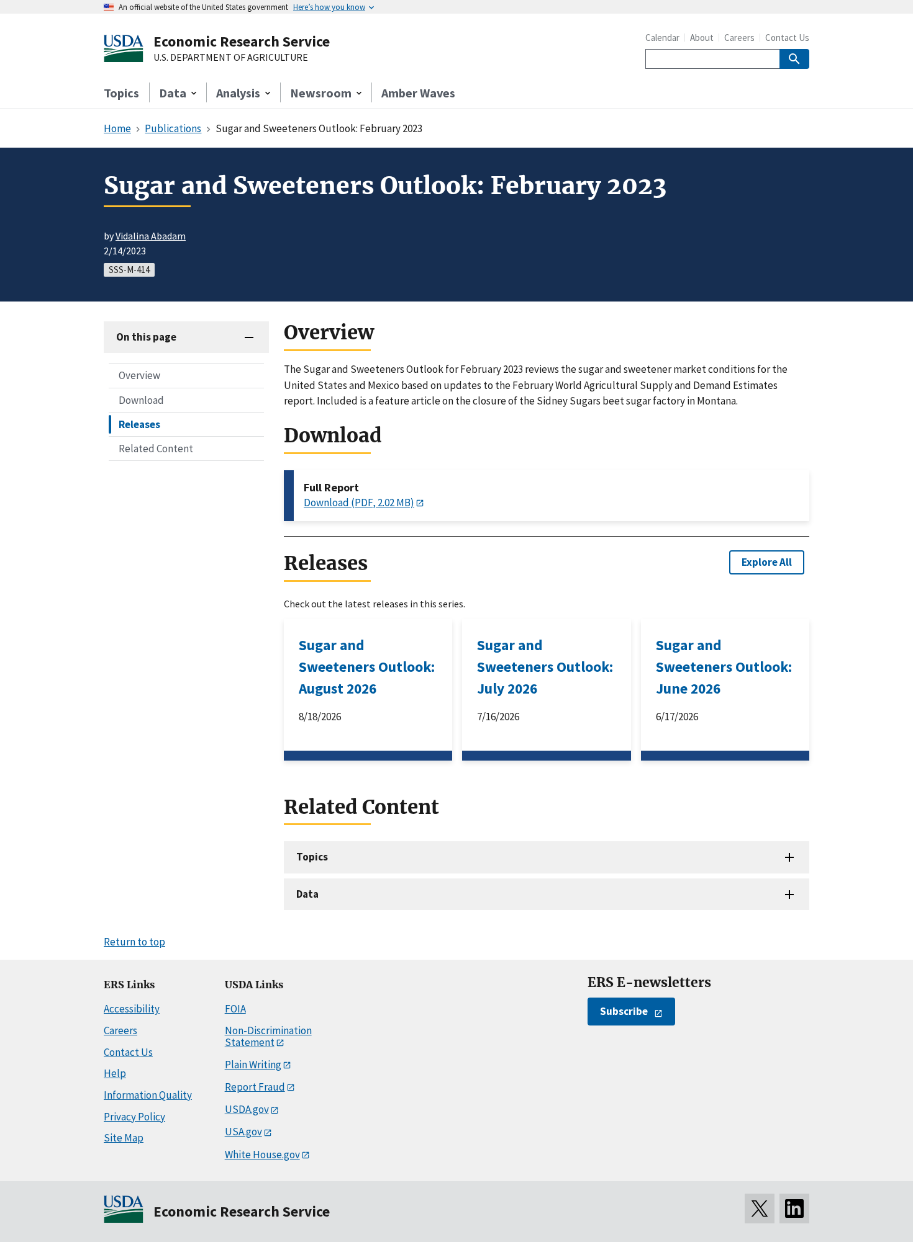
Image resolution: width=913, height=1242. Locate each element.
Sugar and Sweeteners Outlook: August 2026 (367, 666)
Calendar (662, 38)
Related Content (156, 448)
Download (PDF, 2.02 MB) (359, 502)
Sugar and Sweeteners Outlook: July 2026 (545, 666)
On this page (146, 337)
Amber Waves (418, 93)
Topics (121, 93)
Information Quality (148, 1095)
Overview (139, 375)
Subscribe (624, 1011)
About (702, 38)
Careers (739, 38)
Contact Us (787, 38)
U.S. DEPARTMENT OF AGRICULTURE (230, 57)
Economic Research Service (241, 41)
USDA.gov (247, 1109)
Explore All (767, 562)
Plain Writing (253, 1064)
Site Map (123, 1138)
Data (307, 894)
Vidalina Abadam (151, 236)
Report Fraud (255, 1087)
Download (141, 399)
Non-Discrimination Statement (268, 1036)
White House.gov (262, 1154)
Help (115, 1073)
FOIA (235, 1009)
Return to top (134, 942)
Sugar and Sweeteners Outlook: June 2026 (724, 666)
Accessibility (132, 1009)
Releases (139, 424)
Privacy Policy (134, 1117)
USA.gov (243, 1131)
